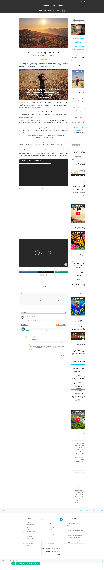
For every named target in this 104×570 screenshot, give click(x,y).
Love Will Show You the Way (78, 56)
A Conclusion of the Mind (80, 95)
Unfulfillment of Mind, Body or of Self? (78, 104)
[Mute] (82, 175)
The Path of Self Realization (9, 560)
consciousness (81, 455)
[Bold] (27, 320)
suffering (77, 496)
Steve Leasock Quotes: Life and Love (29, 543)
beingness (77, 443)
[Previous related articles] (64, 289)
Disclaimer (29, 527)
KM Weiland (78, 365)
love (84, 469)
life (74, 469)
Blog (46, 15)
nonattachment (81, 477)
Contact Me (29, 525)
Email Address (75, 141)
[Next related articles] (67, 289)
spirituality (82, 488)
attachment (82, 437)
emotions (75, 463)
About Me (29, 520)
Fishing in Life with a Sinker (80, 117)
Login (65, 312)
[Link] (40, 320)
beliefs (83, 443)
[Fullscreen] (84, 175)
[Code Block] (39, 320)
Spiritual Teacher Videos (29, 541)
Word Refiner (78, 382)
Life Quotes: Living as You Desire (29, 531)
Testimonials (29, 545)
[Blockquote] (37, 320)
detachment (82, 459)
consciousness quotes (80, 457)
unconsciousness (81, 500)
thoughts (83, 496)
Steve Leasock (82, 192)
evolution (83, 465)
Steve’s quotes (81, 181)
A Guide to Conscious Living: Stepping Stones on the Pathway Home (78, 21)
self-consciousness (80, 486)
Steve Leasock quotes (80, 494)
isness (83, 467)
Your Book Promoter (78, 390)
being (83, 441)
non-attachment (29, 124)
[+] (43, 320)
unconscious (82, 498)
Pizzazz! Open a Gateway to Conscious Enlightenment (80, 101)
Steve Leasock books (80, 490)
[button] (78, 172)
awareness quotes (76, 441)
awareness (82, 439)
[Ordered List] (34, 320)
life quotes (78, 469)
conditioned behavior (80, 445)
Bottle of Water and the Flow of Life (78, 122)
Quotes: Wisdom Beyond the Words (29, 540)
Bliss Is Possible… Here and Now (78, 98)
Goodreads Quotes (82, 195)
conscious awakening (80, 447)
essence (77, 465)
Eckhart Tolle (78, 348)
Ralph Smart (78, 358)
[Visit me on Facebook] (81, 1)
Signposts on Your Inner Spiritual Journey (79, 114)
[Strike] (32, 320)
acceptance (75, 437)
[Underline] (30, 320)
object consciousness (80, 479)
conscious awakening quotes (78, 449)
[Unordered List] (35, 320)
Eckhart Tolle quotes (80, 461)
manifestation (78, 471)
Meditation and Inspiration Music (29, 534)
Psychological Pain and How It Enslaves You (79, 111)
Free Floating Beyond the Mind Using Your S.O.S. (37, 300)
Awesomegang (78, 375)
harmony (78, 467)
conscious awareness (80, 451)
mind (83, 471)
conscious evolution (80, 453)
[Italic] (29, 320)
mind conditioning (81, 473)
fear (74, 467)
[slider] (77, 175)
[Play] (72, 175)
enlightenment (81, 463)
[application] (43, 172)
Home (44, 15)
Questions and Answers (29, 538)
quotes (83, 484)
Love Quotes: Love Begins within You (29, 533)
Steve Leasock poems (80, 492)
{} (42, 320)
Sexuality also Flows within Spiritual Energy (78, 108)
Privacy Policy (29, 536)
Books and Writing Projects (29, 524)
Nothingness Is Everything (80, 119)
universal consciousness (79, 502)
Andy (35, 341)
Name (73, 137)
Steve (35, 55)
